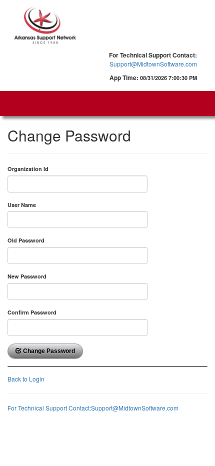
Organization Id (28, 168)
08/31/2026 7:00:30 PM (168, 78)
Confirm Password (32, 312)
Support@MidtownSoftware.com (153, 64)
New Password (27, 276)
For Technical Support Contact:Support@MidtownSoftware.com (93, 408)
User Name (22, 204)
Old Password (26, 240)
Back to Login (26, 378)
